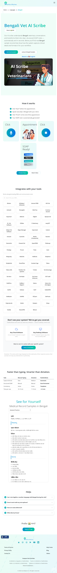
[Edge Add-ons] (27, 542)
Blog (47, 550)
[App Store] (19, 542)
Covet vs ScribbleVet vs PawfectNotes (39, 561)
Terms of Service (8, 547)
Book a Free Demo (28, 347)
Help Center (49, 547)
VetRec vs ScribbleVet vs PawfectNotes (18, 563)
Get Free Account (11, 52)
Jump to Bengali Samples (28, 52)
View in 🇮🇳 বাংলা (10, 30)
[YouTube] (34, 542)
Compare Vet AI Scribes (28, 558)
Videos (48, 553)
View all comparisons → (28, 565)
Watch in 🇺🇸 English (28, 56)
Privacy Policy (8, 550)
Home (5, 10)
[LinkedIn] (38, 542)
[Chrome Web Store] (23, 542)
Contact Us (7, 553)
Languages (12, 10)
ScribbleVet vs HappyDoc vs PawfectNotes (19, 561)
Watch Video (35, 173)
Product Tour (22, 173)
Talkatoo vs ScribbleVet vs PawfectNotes (38, 563)
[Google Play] (30, 542)
